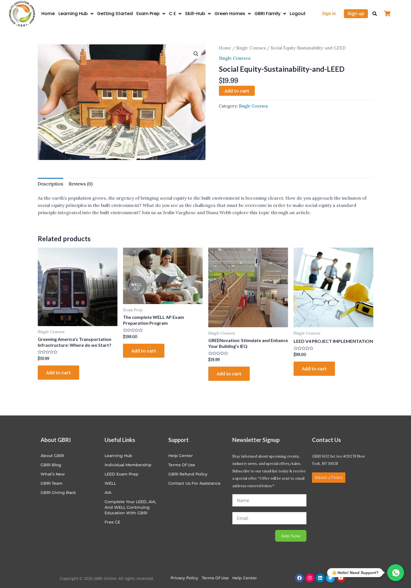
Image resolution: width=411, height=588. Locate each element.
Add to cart (237, 91)
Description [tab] (50, 184)
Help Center (244, 577)
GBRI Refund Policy (187, 474)
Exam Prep (148, 13)
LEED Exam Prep (121, 474)
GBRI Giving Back (58, 492)
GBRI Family (267, 13)
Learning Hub (73, 13)
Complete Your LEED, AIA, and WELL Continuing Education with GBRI (130, 507)
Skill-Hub (195, 13)
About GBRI (52, 455)
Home (48, 13)
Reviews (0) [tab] (81, 184)
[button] (374, 13)
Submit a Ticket (328, 477)
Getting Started (115, 13)
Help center (180, 455)
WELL (110, 483)
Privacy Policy (184, 577)
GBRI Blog (51, 464)
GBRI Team (52, 483)
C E (172, 13)
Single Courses (251, 48)
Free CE (112, 522)
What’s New (53, 474)
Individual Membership (128, 464)
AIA (108, 492)
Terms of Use (181, 464)
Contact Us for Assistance (194, 483)
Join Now (291, 536)
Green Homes (229, 13)
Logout (298, 13)
